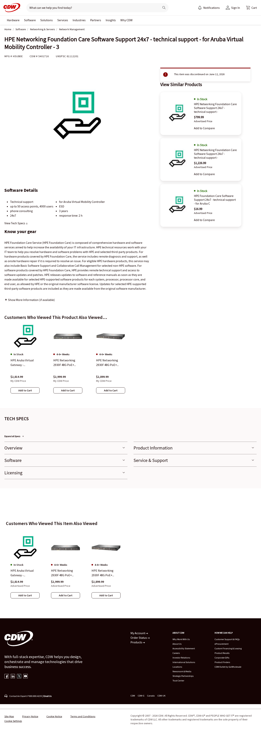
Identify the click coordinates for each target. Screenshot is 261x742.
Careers (176, 653)
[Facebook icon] (6, 676)
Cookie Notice (54, 716)
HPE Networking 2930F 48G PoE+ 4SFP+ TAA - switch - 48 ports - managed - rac (105, 573)
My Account (138, 633)
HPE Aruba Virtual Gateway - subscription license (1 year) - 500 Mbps (24, 573)
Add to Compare (204, 128)
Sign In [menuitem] (235, 8)
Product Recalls (222, 653)
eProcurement (222, 643)
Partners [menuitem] (95, 20)
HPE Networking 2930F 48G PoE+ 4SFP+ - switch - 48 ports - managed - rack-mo (63, 573)
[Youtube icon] (25, 676)
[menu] (209, 7)
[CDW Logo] (10, 7)
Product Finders (222, 662)
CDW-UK (161, 695)
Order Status (139, 638)
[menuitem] (200, 8)
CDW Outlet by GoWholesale (228, 666)
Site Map (9, 716)
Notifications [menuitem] (211, 8)
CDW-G (141, 695)
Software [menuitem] (30, 20)
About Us (177, 643)
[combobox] (91, 7)
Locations (177, 666)
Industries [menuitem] (79, 20)
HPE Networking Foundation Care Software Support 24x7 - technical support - (215, 108)
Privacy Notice (30, 716)
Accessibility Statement (184, 648)
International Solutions (184, 662)
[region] (130, 362)
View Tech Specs (15, 223)
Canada (151, 695)
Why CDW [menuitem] (126, 20)
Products (136, 642)
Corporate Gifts (222, 657)
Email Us (47, 696)
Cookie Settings (13, 721)
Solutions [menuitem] (46, 20)
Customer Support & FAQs (227, 639)
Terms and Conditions (82, 716)
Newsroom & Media (182, 671)
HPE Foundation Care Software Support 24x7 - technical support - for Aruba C (215, 199)
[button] (251, 7)
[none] (13, 20)
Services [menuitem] (62, 20)
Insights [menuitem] (111, 20)
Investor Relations (181, 657)
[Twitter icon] (19, 676)
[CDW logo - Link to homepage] (10, 7)
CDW (132, 695)
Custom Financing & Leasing (228, 648)
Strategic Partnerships (183, 676)
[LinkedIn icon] (13, 676)
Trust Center (178, 680)
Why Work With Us (181, 639)
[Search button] (164, 8)
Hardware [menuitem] (13, 20)
